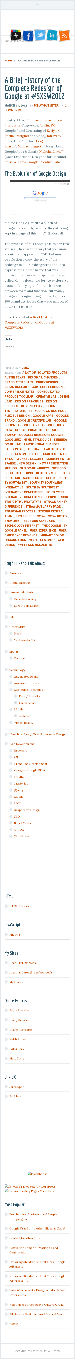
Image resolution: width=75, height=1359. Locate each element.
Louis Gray (16, 1049)
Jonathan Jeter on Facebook (27, 35)
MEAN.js (15, 934)
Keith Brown (17, 1039)
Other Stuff (17, 627)
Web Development (21, 744)
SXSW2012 (12, 521)
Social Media (22, 823)
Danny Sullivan (18, 1020)
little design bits (43, 454)
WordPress (21, 836)
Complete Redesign (47, 387)
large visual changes (41, 444)
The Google (51, 525)
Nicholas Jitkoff (51, 151)
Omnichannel (27, 703)
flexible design (17, 416)
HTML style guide (37, 439)
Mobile (18, 709)
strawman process (20, 511)
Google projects (29, 430)
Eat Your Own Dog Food (47, 411)
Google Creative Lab (43, 162)
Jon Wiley (54, 136)
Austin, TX (47, 125)
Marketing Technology (29, 689)
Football (19, 658)
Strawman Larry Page (43, 506)
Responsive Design (27, 810)
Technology (17, 670)
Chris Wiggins (15, 162)
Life (12, 617)
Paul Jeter (16, 1096)
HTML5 (19, 777)
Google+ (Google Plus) (29, 770)
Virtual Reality (23, 723)
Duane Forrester (20, 1029)
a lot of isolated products (44, 372)
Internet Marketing (22, 592)
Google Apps (43, 416)
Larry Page (14, 449)
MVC (17, 803)
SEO (17, 816)
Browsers (20, 750)
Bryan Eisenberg (20, 1010)
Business (15, 573)
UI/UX (25, 368)
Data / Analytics (30, 696)
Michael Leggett (30, 146)
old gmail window (34, 468)
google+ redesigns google (41, 435)
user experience (43, 530)
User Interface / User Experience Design (37, 734)
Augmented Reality (26, 676)
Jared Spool (17, 1087)
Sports (14, 651)
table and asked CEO (38, 521)
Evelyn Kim (55, 131)
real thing (24, 473)
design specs (31, 406)
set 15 (51, 478)
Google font (28, 425)
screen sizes (33, 478)
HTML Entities (19, 906)
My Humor (16, 982)
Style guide (25, 516)
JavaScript (21, 783)
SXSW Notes (57, 516)
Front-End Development (30, 764)
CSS (16, 757)
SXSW (41, 516)
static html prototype (23, 502)
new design (27, 463)
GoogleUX (13, 439)
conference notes (19, 392)
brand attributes (19, 382)
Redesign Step (47, 473)
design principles (29, 401)
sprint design (57, 497)
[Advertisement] (38, 1137)
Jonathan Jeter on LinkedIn (52, 35)
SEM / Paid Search (26, 605)
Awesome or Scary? (27, 683)
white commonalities (35, 545)
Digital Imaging (19, 583)
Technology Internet (22, 525)
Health (18, 633)
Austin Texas (15, 377)
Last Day (32, 449)
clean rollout (17, 387)
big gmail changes (43, 377)
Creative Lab (46, 396)
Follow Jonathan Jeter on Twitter (40, 35)
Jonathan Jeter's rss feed (65, 35)
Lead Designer (53, 449)
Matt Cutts (16, 1058)
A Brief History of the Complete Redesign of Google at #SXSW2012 (35, 88)
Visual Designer (17, 136)
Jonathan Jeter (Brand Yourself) (30, 972)
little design (15, 454)
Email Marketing (25, 599)
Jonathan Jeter (37, 24)
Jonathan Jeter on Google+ (15, 35)
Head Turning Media (23, 963)
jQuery (18, 790)
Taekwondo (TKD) (26, 640)
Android (24, 716)
